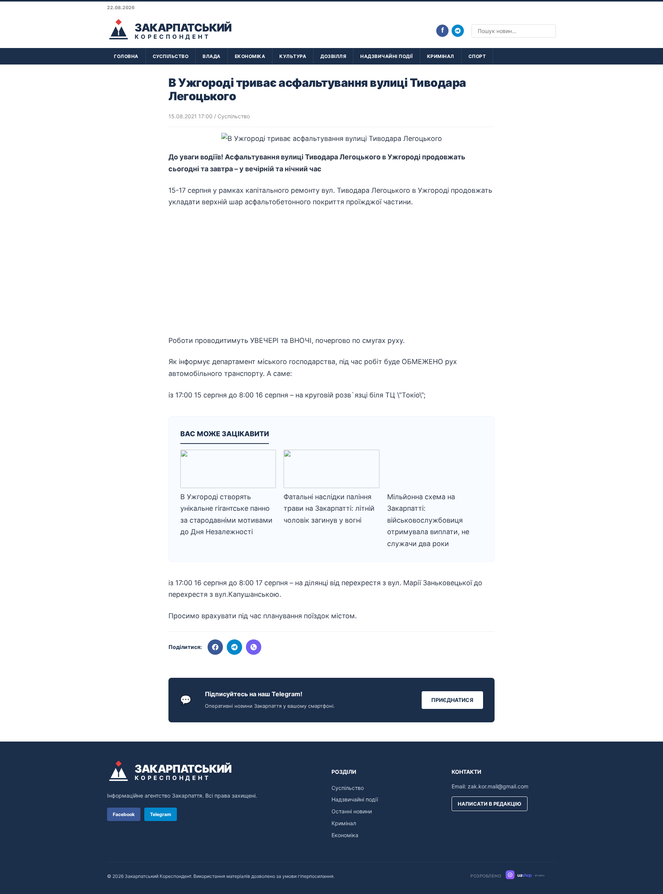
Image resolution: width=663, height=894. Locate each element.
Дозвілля (333, 56)
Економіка (250, 56)
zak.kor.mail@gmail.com (498, 786)
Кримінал (440, 56)
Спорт (477, 56)
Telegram (160, 814)
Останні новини (352, 811)
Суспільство (171, 56)
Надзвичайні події (386, 56)
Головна (126, 56)
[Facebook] (215, 647)
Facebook (124, 814)
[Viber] (253, 647)
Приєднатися (452, 700)
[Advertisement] (331, 271)
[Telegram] (458, 31)
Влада (212, 56)
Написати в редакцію (489, 804)
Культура (292, 56)
